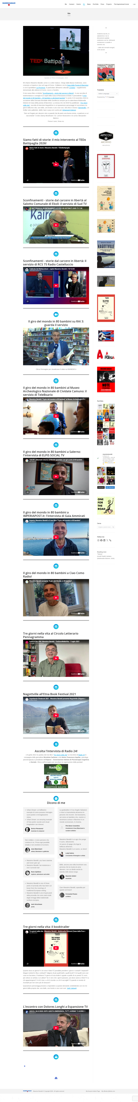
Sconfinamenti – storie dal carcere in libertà (58, 93)
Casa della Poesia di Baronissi (77, 85)
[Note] (100, 430)
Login (134, 4)
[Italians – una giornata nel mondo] (112, 430)
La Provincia (40, 88)
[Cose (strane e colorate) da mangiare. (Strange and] (101, 480)
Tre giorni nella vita (60, 755)
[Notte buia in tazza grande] (100, 442)
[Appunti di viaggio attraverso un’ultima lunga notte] (112, 436)
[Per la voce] (112, 442)
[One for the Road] (106, 407)
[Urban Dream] (100, 424)
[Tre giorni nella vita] (106, 424)
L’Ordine (72, 88)
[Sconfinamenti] (100, 407)
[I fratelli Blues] (106, 442)
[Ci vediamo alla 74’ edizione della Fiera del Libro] (101, 471)
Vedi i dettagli (71, 988)
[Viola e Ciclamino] (106, 436)
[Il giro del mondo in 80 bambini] (100, 413)
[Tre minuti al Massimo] (100, 419)
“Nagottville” (82, 108)
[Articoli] (106, 413)
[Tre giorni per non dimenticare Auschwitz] (106, 419)
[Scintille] (112, 407)
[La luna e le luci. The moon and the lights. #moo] (110, 471)
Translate (111, 97)
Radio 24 (81, 755)
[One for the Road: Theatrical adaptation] (112, 424)
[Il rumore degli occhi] (106, 430)
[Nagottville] (112, 419)
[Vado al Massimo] (112, 413)
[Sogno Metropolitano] (100, 436)
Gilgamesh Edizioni (69, 110)
